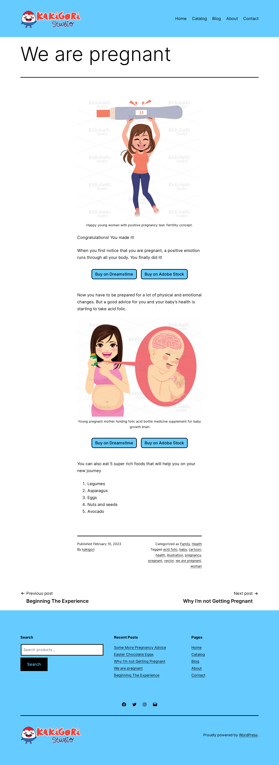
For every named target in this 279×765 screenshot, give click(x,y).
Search (34, 664)
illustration (175, 555)
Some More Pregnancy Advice (140, 647)
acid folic (170, 549)
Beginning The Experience (136, 675)
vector (169, 561)
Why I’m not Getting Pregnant (139, 661)
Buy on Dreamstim (113, 274)
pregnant (155, 561)
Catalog (199, 18)
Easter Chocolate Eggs (133, 654)
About (232, 18)
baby (183, 549)
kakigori (88, 549)
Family (185, 544)
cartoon (195, 549)
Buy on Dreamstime (114, 442)
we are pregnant (188, 561)
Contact (251, 18)
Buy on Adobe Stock (164, 274)
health (160, 555)
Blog (216, 18)
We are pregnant (128, 668)
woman (196, 566)
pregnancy (193, 555)
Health (197, 544)
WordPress (248, 735)
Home (181, 18)
